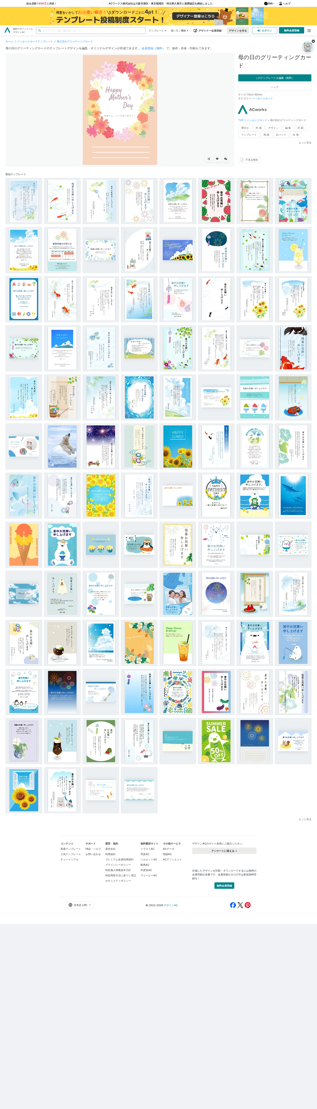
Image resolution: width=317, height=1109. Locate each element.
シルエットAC (149, 859)
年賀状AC (146, 870)
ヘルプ (287, 3)
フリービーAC (149, 875)
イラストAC (147, 848)
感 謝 (266, 134)
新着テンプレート (71, 848)
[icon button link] (309, 30)
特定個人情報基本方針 (118, 870)
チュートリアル (70, 859)
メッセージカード (262, 98)
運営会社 (110, 848)
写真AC (145, 854)
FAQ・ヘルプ (93, 848)
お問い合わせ (93, 854)
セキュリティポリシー (118, 880)
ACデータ (168, 848)
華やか (245, 127)
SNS (270, 3)
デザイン (273, 127)
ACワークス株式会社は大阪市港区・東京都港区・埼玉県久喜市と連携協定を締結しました (161, 3)
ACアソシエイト (172, 859)
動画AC (145, 864)
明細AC (167, 854)
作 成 (259, 127)
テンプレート (156, 30)
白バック (281, 134)
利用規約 (110, 854)
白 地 (296, 134)
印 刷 (300, 127)
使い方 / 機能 (178, 30)
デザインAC (171, 905)
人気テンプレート (71, 854)
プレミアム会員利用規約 (119, 859)
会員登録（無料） (153, 48)
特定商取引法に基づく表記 (120, 875)
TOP (241, 120)
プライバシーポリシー (118, 864)
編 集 (288, 127)
